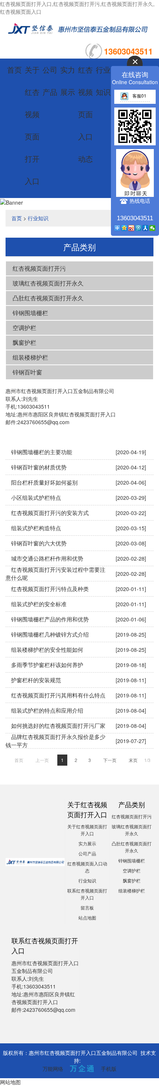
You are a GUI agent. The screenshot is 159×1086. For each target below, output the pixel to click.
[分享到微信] (152, 228)
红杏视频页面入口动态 (85, 114)
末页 (133, 760)
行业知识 (38, 218)
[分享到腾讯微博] (138, 228)
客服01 (139, 95)
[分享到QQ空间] (124, 228)
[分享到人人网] (145, 228)
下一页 (109, 760)
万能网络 (53, 1068)
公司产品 (87, 853)
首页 (14, 69)
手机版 (108, 1068)
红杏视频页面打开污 (39, 268)
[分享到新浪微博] (131, 228)
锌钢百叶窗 (27, 372)
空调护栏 (24, 327)
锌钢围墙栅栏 (30, 312)
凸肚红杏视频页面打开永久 (48, 298)
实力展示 (87, 843)
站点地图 (87, 917)
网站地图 (10, 1082)
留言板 (87, 907)
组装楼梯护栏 (30, 357)
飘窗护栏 (24, 342)
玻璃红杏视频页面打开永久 (48, 283)
